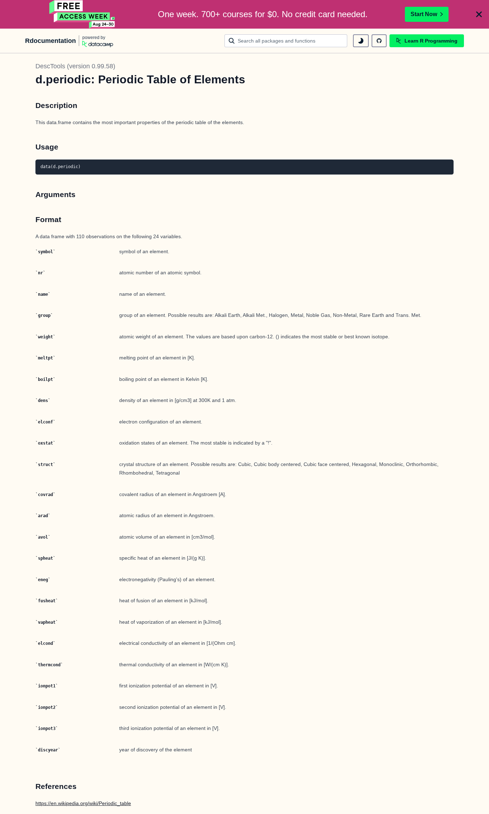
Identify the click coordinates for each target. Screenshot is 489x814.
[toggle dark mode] (361, 40)
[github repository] (379, 40)
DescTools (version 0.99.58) (75, 66)
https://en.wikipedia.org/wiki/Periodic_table (83, 803)
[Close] (479, 14)
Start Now (424, 14)
